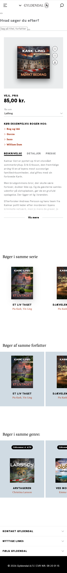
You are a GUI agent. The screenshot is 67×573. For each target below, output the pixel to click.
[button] (62, 5)
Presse (51, 153)
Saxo (10, 139)
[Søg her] (28, 29)
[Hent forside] (55, 62)
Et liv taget (22, 304)
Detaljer (34, 153)
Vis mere (33, 217)
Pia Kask (16, 308)
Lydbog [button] (8, 113)
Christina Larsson (22, 492)
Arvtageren (22, 488)
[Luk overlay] (1, 13)
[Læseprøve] (55, 48)
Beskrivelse (13, 153)
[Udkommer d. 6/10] (22, 466)
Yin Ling (27, 308)
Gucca (11, 134)
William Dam (14, 144)
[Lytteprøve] (55, 55)
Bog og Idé (13, 129)
